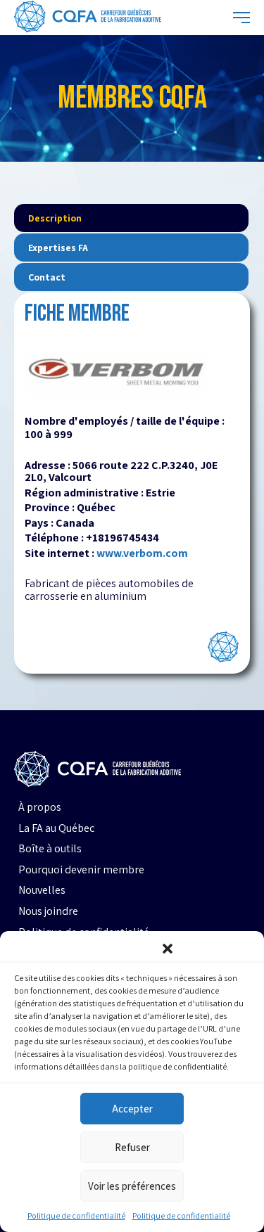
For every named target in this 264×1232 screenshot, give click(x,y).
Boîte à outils (50, 848)
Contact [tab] (46, 277)
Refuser (132, 1147)
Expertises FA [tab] (58, 247)
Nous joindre (48, 911)
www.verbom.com (142, 553)
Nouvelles (41, 890)
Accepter (132, 1108)
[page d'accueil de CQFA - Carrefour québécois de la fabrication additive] (87, 17)
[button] (168, 949)
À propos (39, 807)
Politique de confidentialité (76, 1215)
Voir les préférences (132, 1186)
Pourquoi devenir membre (81, 870)
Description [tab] (55, 218)
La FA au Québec (56, 828)
